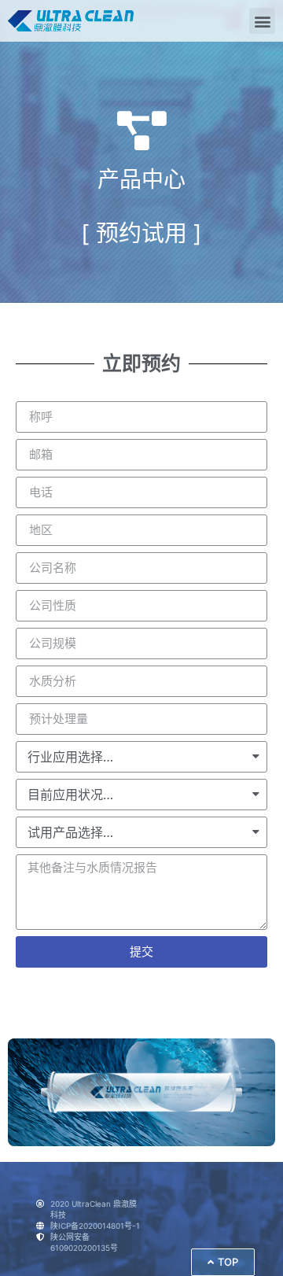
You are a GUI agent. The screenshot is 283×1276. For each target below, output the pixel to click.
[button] (262, 21)
